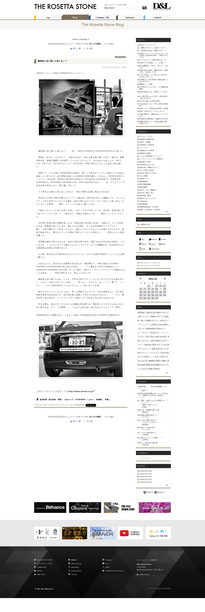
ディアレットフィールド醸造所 (151, 159)
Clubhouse (143, 201)
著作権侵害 (143, 204)
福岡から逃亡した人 (149, 405)
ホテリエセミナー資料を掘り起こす (152, 60)
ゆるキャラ (69, 400)
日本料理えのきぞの (146, 165)
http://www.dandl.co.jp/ (81, 391)
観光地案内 (143, 187)
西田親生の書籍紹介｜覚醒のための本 (153, 119)
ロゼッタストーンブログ (44, 563)
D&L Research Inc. (144, 564)
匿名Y (144, 390)
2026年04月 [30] (145, 482)
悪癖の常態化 (154, 369)
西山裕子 (145, 412)
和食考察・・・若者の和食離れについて (153, 387)
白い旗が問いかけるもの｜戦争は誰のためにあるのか (153, 97)
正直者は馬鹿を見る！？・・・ (151, 415)
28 (145, 298)
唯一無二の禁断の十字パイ (148, 321)
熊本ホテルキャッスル (147, 198)
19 (164, 292)
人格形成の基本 (149, 345)
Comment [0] (79, 405)
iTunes (121, 571)
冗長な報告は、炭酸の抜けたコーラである (153, 115)
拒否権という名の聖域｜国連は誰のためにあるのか (153, 80)
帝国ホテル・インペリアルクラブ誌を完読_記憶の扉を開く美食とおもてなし (153, 337)
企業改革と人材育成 (146, 145)
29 (149, 298)
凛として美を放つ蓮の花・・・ (151, 443)
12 (164, 289)
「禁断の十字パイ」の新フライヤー (152, 48)
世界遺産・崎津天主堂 (147, 313)
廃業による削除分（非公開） (150, 210)
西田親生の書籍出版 (146, 139)
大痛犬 (144, 407)
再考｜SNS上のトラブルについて (151, 111)
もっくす (145, 402)
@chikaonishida (76, 571)
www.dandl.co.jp (76, 563)
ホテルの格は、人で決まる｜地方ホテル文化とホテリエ (153, 76)
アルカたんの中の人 (149, 422)
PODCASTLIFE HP (111, 571)
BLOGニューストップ (147, 45)
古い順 (89, 48)
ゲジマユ (145, 417)
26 (164, 295)
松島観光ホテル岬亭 (146, 151)
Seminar (39, 571)
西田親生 (145, 424)
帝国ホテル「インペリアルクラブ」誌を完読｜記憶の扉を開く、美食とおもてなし (153, 55)
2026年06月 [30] (145, 477)
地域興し (99, 400)
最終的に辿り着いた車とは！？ (52, 61)
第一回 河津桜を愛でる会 (149, 410)
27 (141, 298)
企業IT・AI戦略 (144, 142)
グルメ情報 (143, 176)
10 (156, 289)
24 (156, 295)
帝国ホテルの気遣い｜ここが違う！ (152, 63)
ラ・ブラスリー (144, 333)
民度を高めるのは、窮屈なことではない (153, 93)
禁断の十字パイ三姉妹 (160, 316)
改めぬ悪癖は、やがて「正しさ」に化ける (153, 66)
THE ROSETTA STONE (44, 560)
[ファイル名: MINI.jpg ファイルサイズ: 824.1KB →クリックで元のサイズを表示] (81, 107)
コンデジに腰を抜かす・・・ (150, 433)
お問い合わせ (41, 574)
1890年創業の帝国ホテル (155, 329)
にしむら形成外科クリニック (150, 156)
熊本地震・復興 (145, 196)
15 (149, 292)
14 (145, 292)
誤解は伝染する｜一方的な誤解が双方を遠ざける (153, 122)
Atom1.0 (161, 492)
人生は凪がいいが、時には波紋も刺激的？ (153, 105)
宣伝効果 (52, 400)
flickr (106, 563)
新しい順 (76, 48)
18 (161, 292)
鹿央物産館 (143, 181)
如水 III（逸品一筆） (146, 193)
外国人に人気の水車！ (147, 428)
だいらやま (146, 429)
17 (156, 292)
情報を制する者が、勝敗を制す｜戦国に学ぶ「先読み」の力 (153, 71)
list (167, 212)
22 (149, 295)
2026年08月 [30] (145, 471)
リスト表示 (109, 44)
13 (141, 292)
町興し (107, 400)
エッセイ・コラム (119, 67)
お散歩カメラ (144, 179)
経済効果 (43, 400)
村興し (60, 400)
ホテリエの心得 (162, 345)
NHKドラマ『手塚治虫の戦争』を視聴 (153, 108)
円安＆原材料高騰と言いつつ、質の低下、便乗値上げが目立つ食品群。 (153, 394)
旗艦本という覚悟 (146, 84)
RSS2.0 (149, 492)
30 (153, 298)
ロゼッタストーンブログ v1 (149, 263)
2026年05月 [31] (145, 479)
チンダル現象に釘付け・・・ (150, 420)
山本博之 (145, 435)
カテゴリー (106, 67)
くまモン (90, 400)
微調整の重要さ (155, 361)
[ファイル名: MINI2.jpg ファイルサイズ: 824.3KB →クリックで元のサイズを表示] (81, 349)
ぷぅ (143, 397)
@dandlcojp (75, 567)
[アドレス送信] (143, 248)
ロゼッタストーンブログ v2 (149, 266)
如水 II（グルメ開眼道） (148, 190)
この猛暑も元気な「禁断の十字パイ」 (153, 51)
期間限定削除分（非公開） (149, 207)
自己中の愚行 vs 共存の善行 (149, 101)
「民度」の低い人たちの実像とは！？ (153, 400)
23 (153, 295)
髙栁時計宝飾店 (145, 153)
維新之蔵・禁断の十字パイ (149, 167)
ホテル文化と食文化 (146, 170)
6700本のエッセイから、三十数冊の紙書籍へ (153, 88)
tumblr (107, 567)
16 (153, 292)
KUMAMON (80, 400)
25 (161, 295)
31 (156, 298)
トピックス (143, 148)
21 (145, 295)
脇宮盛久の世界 (145, 162)
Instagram (108, 560)
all (167, 373)
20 (141, 295)
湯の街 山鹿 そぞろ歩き (148, 173)
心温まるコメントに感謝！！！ (151, 438)
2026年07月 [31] (145, 474)
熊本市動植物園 (145, 184)
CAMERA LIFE (144, 225)
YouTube (74, 574)
